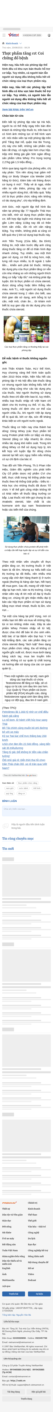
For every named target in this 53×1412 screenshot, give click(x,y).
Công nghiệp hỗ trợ (38, 1250)
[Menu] (4, 35)
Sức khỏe (6, 1232)
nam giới (10, 788)
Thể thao (32, 1214)
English (6, 1268)
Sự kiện (39, 1294)
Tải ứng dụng (13, 1392)
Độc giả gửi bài (39, 1392)
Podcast (32, 1280)
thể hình (36, 788)
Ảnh (4, 1274)
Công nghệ (33, 1232)
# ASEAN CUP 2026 (32, 35)
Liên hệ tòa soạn (11, 1321)
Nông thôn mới (36, 1256)
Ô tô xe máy (8, 1238)
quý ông (9, 793)
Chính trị (32, 1202)
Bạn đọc (32, 1244)
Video (31, 1274)
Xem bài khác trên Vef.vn (17, 109)
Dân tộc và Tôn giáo (12, 1214)
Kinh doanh (12, 43)
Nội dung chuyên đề (38, 1262)
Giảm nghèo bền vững (13, 1256)
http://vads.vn (17, 1380)
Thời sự (6, 1208)
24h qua (6, 1286)
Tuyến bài (13, 1294)
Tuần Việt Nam (10, 1250)
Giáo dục (6, 1220)
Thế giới (32, 1220)
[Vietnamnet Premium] (9, 1204)
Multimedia (8, 1280)
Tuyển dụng (26, 1399)
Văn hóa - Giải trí (37, 1226)
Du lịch (31, 1238)
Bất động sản (9, 1244)
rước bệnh (23, 788)
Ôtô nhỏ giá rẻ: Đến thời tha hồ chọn (23, 760)
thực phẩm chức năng (27, 783)
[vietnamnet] (13, 37)
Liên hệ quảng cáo (12, 1358)
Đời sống (6, 1226)
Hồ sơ (31, 1268)
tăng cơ (21, 793)
